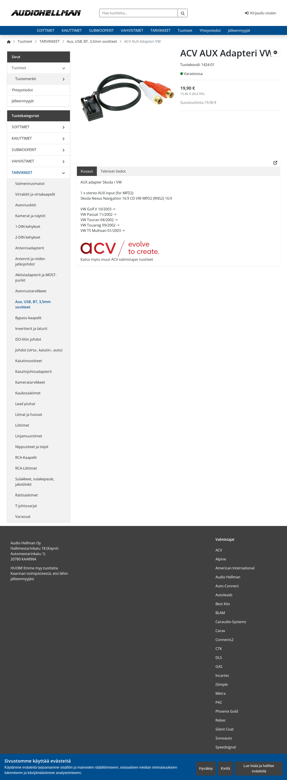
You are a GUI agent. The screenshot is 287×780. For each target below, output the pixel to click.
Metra (220, 693)
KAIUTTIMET (72, 30)
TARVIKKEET (160, 30)
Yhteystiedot (210, 30)
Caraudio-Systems (230, 621)
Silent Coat (224, 729)
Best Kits (222, 603)
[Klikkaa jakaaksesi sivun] (275, 162)
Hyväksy (206, 768)
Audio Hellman (227, 577)
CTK (218, 648)
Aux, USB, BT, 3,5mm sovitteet (92, 41)
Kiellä (225, 768)
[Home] (9, 41)
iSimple (221, 684)
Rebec (220, 720)
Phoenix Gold (226, 711)
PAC (218, 702)
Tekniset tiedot (113, 171)
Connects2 (224, 639)
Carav (220, 630)
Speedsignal (225, 747)
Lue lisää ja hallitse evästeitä (259, 768)
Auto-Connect (227, 585)
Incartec (222, 675)
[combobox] (138, 13)
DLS (218, 657)
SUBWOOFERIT (101, 30)
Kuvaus (87, 171)
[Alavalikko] (63, 79)
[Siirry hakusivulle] (183, 13)
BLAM (220, 612)
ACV (218, 550)
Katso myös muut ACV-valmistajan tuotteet (116, 259)
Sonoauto (223, 738)
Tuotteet (185, 30)
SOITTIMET (45, 30)
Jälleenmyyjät (239, 30)
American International (234, 568)
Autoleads (224, 594)
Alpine (220, 559)
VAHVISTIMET (132, 30)
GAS (218, 666)
